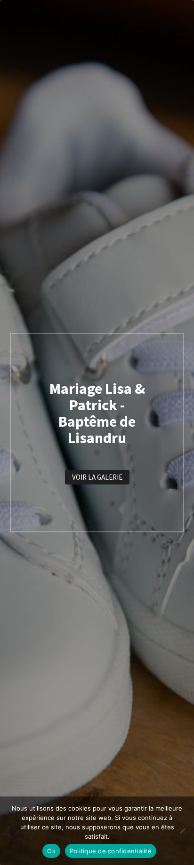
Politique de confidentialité (111, 851)
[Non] (182, 830)
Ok (51, 851)
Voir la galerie (97, 477)
